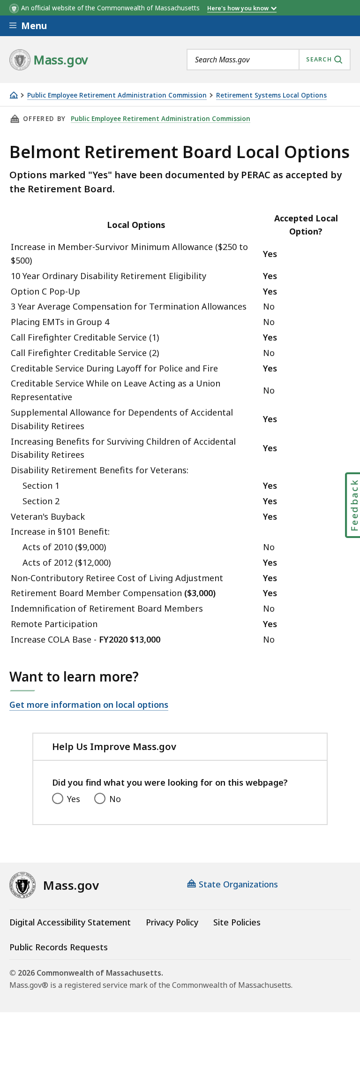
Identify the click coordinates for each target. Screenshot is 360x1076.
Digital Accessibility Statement (70, 922)
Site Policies (237, 922)
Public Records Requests (58, 947)
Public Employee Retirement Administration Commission (117, 95)
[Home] (13, 95)
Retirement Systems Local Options (271, 95)
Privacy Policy (172, 922)
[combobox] (269, 59)
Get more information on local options (88, 704)
